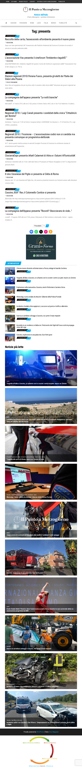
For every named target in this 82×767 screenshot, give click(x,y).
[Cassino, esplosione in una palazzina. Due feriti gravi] (10, 337)
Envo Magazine (53, 732)
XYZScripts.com (49, 766)
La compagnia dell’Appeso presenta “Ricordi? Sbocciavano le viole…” (38, 210)
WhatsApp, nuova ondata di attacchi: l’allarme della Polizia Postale (38, 297)
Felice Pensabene (11, 82)
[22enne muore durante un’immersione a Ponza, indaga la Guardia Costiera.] (10, 271)
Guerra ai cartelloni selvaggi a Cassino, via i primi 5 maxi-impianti (38, 316)
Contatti (32, 1)
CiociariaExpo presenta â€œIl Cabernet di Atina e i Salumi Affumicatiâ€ (40, 155)
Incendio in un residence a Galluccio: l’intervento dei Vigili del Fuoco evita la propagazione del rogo (45, 326)
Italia (46, 23)
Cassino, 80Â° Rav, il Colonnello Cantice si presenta (30, 192)
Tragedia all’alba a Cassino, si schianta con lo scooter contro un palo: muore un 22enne (46, 278)
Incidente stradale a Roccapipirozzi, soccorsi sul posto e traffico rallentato (42, 306)
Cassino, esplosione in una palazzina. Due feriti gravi (34, 335)
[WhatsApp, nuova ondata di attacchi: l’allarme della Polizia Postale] (10, 299)
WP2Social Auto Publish (34, 766)
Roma (32, 23)
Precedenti (37, 226)
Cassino (13, 23)
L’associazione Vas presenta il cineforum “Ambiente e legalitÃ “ (36, 57)
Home (7, 1)
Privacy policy (23, 1)
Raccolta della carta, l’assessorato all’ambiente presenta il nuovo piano (40, 39)
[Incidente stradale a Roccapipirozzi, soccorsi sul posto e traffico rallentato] (10, 309)
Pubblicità (61, 1)
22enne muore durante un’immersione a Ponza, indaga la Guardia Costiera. (41, 268)
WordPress (40, 732)
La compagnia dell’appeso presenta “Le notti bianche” (31, 97)
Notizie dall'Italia (41, 14)
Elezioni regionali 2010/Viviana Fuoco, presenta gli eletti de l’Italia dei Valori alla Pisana (39, 78)
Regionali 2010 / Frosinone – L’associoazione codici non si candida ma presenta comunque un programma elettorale (40, 136)
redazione (9, 42)
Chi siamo (14, 1)
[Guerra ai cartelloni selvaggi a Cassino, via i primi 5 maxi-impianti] (10, 318)
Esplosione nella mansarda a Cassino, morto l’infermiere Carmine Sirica (40, 287)
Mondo (53, 23)
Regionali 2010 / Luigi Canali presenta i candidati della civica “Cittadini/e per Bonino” (40, 114)
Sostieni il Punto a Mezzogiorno (46, 1)
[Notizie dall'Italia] (6, 23)
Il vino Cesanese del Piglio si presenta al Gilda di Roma (32, 174)
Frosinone (23, 23)
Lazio (39, 23)
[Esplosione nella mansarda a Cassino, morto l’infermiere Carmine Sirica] (10, 290)
